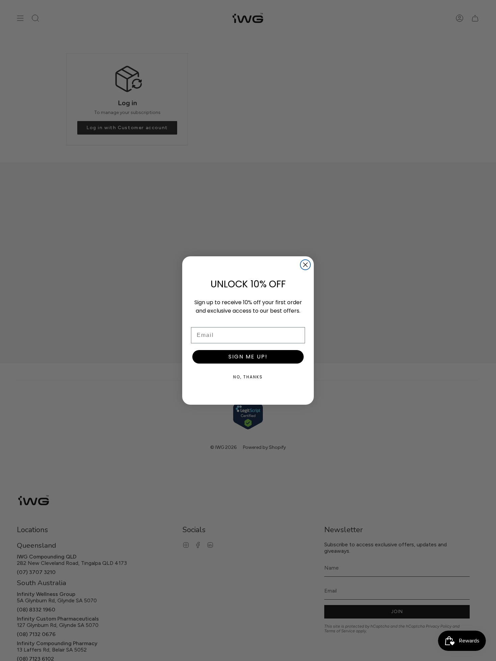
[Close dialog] (305, 265)
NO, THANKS (248, 377)
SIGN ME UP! (248, 357)
